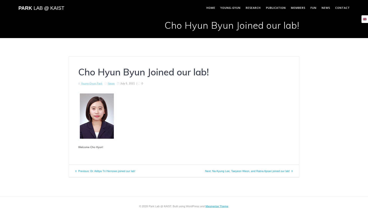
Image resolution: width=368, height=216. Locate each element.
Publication (276, 8)
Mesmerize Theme (216, 206)
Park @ (41, 8)
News (326, 8)
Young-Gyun (230, 8)
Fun (313, 8)
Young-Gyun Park (91, 83)
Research (253, 8)
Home (210, 8)
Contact (342, 8)
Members (298, 8)
